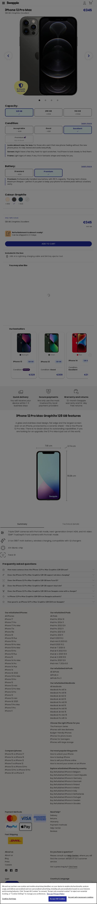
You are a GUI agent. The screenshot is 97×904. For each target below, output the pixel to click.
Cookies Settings (9, 899)
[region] (48, 893)
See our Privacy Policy (55, 894)
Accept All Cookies (57, 899)
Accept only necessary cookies (80, 897)
